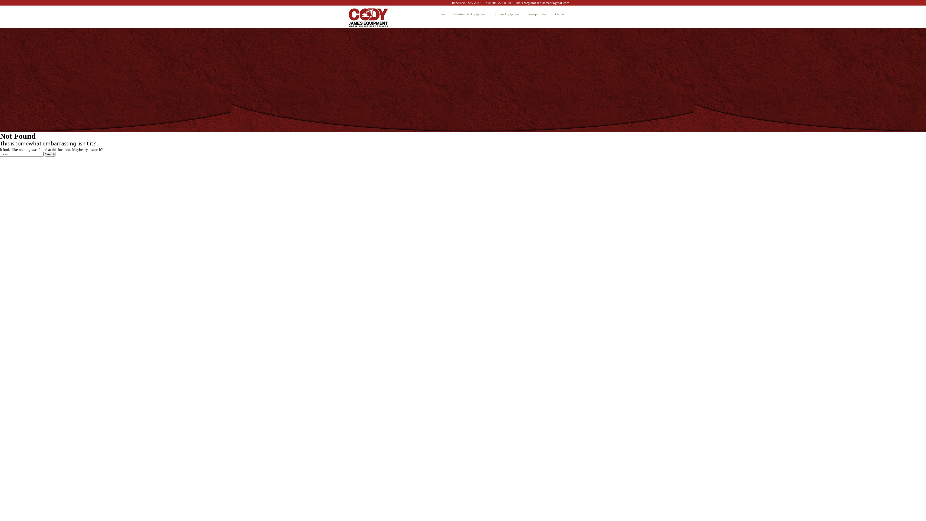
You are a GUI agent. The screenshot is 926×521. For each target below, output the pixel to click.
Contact (560, 14)
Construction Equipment (469, 14)
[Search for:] (22, 154)
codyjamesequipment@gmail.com (546, 3)
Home (441, 14)
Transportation (537, 14)
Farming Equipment (506, 14)
